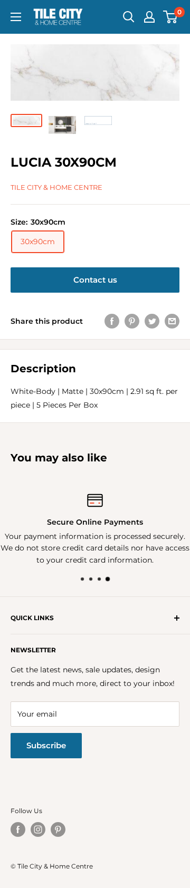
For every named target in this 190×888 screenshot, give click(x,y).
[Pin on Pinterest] (132, 321)
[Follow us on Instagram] (38, 829)
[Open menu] (16, 17)
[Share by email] (172, 321)
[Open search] (129, 17)
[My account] (149, 17)
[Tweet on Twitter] (152, 321)
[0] (170, 17)
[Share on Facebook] (111, 321)
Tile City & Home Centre (56, 187)
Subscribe (46, 745)
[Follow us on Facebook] (18, 829)
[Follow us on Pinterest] (58, 829)
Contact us (95, 280)
